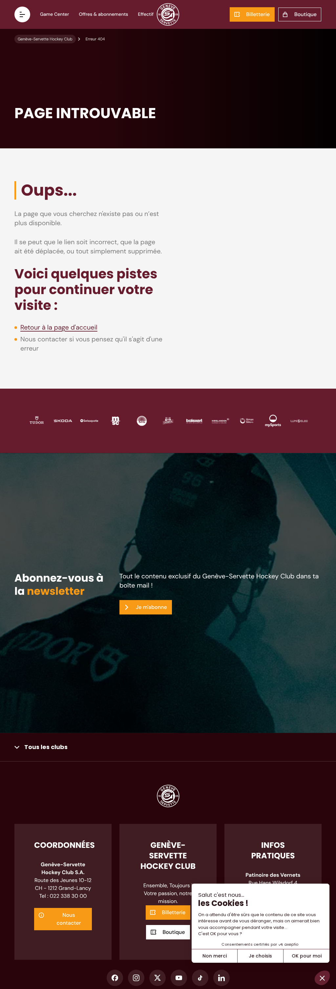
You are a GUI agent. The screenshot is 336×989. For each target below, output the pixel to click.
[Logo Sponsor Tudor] (37, 420)
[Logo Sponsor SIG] (142, 420)
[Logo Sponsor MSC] (115, 420)
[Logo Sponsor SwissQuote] (89, 420)
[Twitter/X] (157, 978)
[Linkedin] (221, 978)
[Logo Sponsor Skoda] (63, 420)
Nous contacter (68, 919)
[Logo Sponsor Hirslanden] (220, 420)
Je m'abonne (151, 607)
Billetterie (258, 14)
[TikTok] (200, 978)
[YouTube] (179, 978)
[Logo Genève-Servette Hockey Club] (168, 14)
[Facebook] (115, 978)
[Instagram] (136, 978)
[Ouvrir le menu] (22, 14)
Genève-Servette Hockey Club (45, 39)
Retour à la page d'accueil (58, 327)
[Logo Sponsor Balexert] (194, 420)
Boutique (305, 14)
